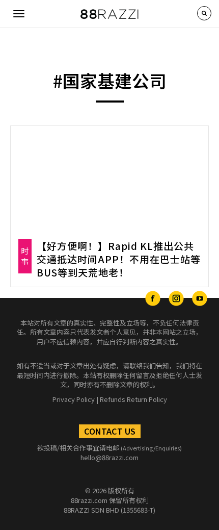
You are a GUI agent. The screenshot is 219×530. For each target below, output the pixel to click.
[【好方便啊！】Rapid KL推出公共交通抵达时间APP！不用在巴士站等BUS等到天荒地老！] (109, 179)
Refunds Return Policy (133, 399)
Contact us (109, 431)
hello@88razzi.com (109, 457)
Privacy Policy (73, 399)
